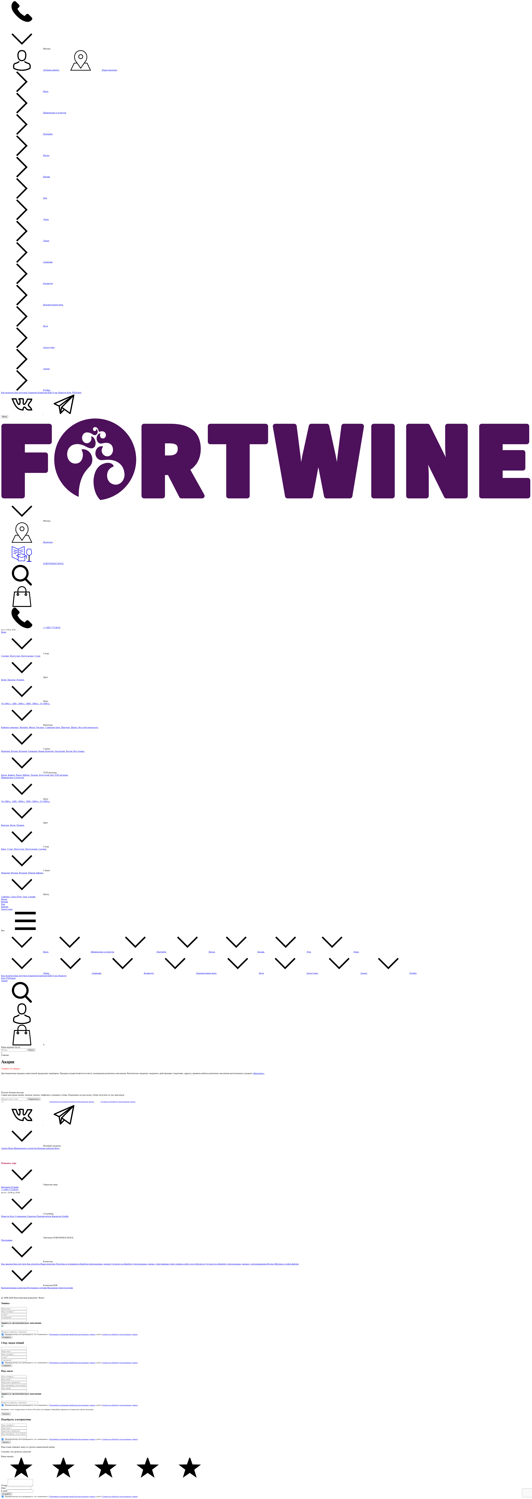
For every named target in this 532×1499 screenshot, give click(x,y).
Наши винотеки (109, 70)
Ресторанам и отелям (37, 1288)
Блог (69, 392)
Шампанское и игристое (54, 113)
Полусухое (15, 656)
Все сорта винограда (88, 727)
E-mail (4, 1491)
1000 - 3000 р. (19, 703)
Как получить (21, 392)
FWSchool (76, 392)
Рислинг (40, 727)
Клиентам (43, 392)
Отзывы (15, 1187)
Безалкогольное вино (53, 305)
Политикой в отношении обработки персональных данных (71, 1101)
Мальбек (24, 727)
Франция (6, 751)
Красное (12, 680)
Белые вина (6, 1152)
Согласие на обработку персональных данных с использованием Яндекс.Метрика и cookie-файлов (252, 1264)
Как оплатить (7, 392)
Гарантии (33, 392)
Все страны (79, 751)
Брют (4, 849)
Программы (6, 1240)
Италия (15, 751)
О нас (55, 392)
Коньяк (46, 177)
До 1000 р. (6, 703)
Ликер (46, 241)
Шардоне (66, 727)
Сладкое (5, 656)
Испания (23, 751)
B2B (50, 392)
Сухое (37, 656)
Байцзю (4, 906)
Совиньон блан (53, 727)
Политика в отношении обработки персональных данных (83, 1264)
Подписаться (33, 1099)
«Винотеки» (258, 1073)
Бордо (4, 775)
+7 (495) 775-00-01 (52, 627)
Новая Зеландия (46, 751)
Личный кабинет (51, 70)
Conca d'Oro (17, 897)
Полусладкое (27, 656)
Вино (45, 91)
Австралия (60, 751)
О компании (21, 1216)
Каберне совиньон (10, 727)
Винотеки (48, 542)
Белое (4, 680)
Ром (45, 198)
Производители (44, 1216)
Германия (33, 751)
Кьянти (12, 775)
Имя (3, 1488)
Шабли (26, 775)
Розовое (21, 680)
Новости (62, 392)
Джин (46, 219)
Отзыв (4, 1485)
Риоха (19, 775)
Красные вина (7, 1157)
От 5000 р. (45, 703)
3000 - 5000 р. (33, 703)
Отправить (6, 1494)
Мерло (32, 727)
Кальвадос (48, 283)
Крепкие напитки (46, 1148)
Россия (69, 751)
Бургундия (44, 775)
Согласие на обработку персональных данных (118, 1101)
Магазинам (52, 1288)
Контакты (6, 1187)
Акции (46, 369)
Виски (46, 155)
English (65, 1216)
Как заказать (7, 1264)
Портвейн (48, 134)
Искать (31, 1050)
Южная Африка (36, 873)
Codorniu (6, 897)
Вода (45, 326)
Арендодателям (65, 1288)
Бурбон (46, 390)
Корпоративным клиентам (14, 1288)
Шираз (74, 727)
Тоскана (34, 775)
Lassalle (32, 897)
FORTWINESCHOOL (53, 563)
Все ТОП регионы (59, 775)
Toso (25, 897)
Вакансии (57, 1216)
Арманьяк (48, 262)
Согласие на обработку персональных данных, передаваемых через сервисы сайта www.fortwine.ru (158, 1264)
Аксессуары (49, 347)
